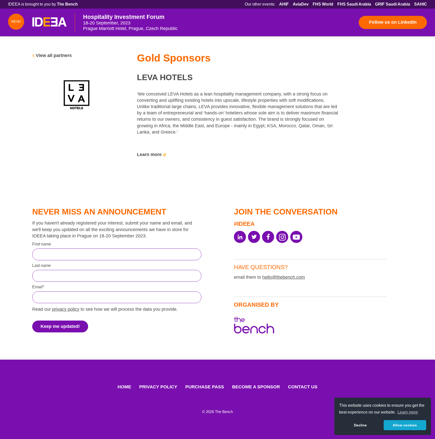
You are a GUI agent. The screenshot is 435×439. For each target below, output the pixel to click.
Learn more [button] (407, 412)
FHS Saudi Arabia (354, 4)
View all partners (54, 55)
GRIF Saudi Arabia (392, 4)
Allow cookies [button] (405, 425)
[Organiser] (254, 326)
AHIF (284, 4)
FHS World (323, 4)
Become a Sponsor (256, 386)
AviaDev (301, 4)
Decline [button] (360, 425)
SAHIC (420, 4)
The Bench (67, 4)
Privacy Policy (158, 386)
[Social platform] (240, 237)
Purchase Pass (204, 386)
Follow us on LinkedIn (393, 22)
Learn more (149, 154)
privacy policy (65, 309)
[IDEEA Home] (49, 22)
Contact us (302, 386)
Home (124, 386)
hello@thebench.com (283, 277)
